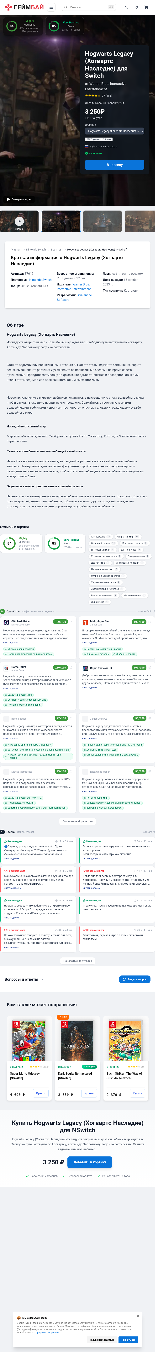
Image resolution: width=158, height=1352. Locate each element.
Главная (16, 249)
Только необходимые (102, 1340)
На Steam (147, 832)
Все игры (56, 249)
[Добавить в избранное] (45, 1019)
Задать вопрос (137, 979)
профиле (40, 1332)
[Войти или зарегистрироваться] (126, 7)
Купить (40, 1093)
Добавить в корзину (90, 1162)
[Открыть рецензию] (71, 622)
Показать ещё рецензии (77, 821)
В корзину (115, 165)
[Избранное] (136, 7)
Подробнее (53, 1332)
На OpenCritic (145, 611)
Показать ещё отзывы (77, 960)
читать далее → (12, 642)
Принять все (128, 1340)
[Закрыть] (138, 1316)
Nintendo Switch (36, 249)
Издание (90, 124)
